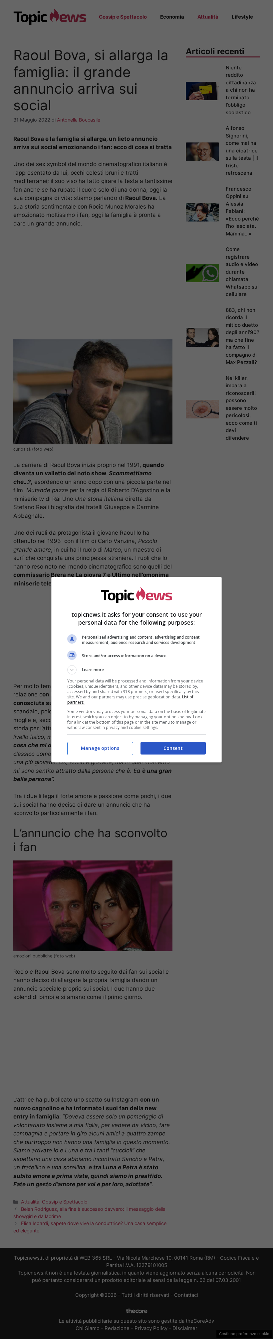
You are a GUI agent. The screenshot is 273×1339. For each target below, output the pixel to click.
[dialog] (136, 669)
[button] (136, 669)
